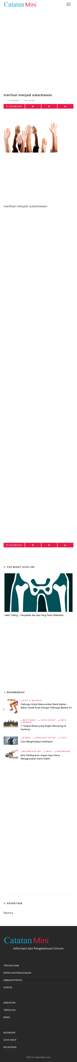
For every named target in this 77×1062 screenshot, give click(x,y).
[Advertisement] (38, 48)
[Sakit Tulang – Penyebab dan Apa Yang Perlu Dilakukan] (38, 592)
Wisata (27, 722)
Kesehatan (9, 1002)
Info (63, 720)
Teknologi (10, 1010)
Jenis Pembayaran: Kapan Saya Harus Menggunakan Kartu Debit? (40, 757)
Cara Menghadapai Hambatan (37, 741)
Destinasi (29, 720)
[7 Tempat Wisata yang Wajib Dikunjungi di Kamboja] (11, 723)
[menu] (68, 4)
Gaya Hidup (48, 720)
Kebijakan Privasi (13, 980)
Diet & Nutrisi (32, 700)
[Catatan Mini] (20, 4)
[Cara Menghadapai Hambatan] (11, 740)
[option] (38, 595)
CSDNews (14, 100)
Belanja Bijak (32, 751)
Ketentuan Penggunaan (17, 972)
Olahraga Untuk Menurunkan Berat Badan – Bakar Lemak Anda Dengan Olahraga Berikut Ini (46, 706)
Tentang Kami (11, 965)
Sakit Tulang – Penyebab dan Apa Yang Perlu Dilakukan (34, 615)
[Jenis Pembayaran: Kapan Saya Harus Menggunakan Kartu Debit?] (11, 754)
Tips (63, 738)
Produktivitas (46, 738)
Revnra (8, 913)
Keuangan (63, 751)
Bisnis (27, 738)
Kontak (8, 987)
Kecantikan (10, 1047)
